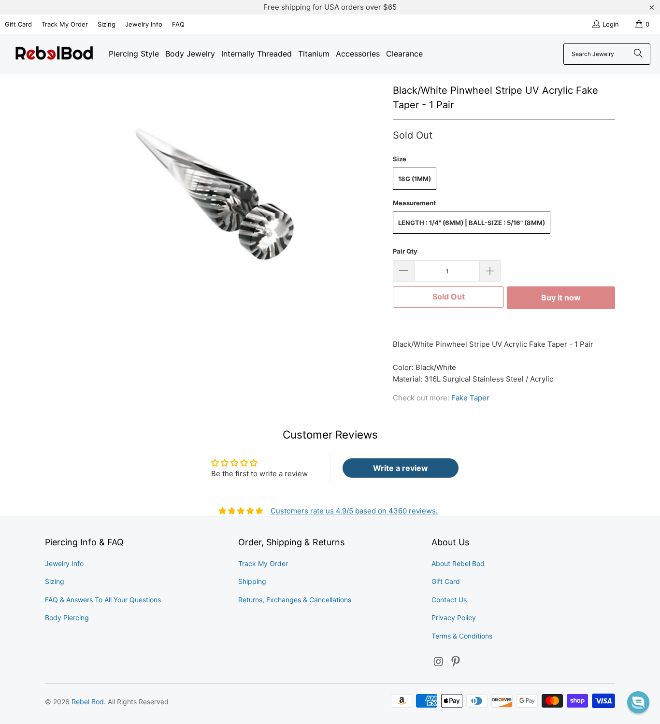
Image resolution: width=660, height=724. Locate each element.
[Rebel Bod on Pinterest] (456, 662)
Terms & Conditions (461, 636)
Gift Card (18, 24)
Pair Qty (405, 251)
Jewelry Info (143, 24)
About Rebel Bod (458, 563)
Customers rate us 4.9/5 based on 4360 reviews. (354, 510)
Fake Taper (470, 397)
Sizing (106, 24)
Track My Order (65, 24)
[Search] (638, 54)
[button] (638, 702)
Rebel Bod (88, 701)
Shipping (252, 581)
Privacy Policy (453, 617)
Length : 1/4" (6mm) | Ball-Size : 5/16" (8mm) (471, 223)
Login (611, 24)
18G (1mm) (414, 179)
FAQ (178, 24)
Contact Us (449, 600)
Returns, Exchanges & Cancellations (294, 600)
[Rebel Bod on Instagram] (438, 662)
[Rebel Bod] (54, 54)
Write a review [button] (400, 468)
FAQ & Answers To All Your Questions (103, 600)
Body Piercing (67, 617)
